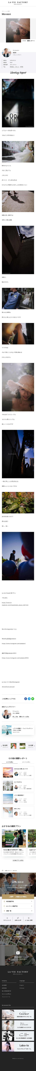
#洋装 (21, 66)
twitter (29, 698)
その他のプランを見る (18, 860)
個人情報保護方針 (6, 991)
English (22, 985)
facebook (25, 698)
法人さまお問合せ (6, 994)
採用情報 (4, 988)
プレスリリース (6, 996)
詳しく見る (15, 716)
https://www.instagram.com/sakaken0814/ (15, 658)
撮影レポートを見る (24, 716)
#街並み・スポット (14, 66)
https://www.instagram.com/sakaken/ (14, 643)
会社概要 (4, 985)
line (32, 698)
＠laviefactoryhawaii (8, 687)
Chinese (22, 988)
